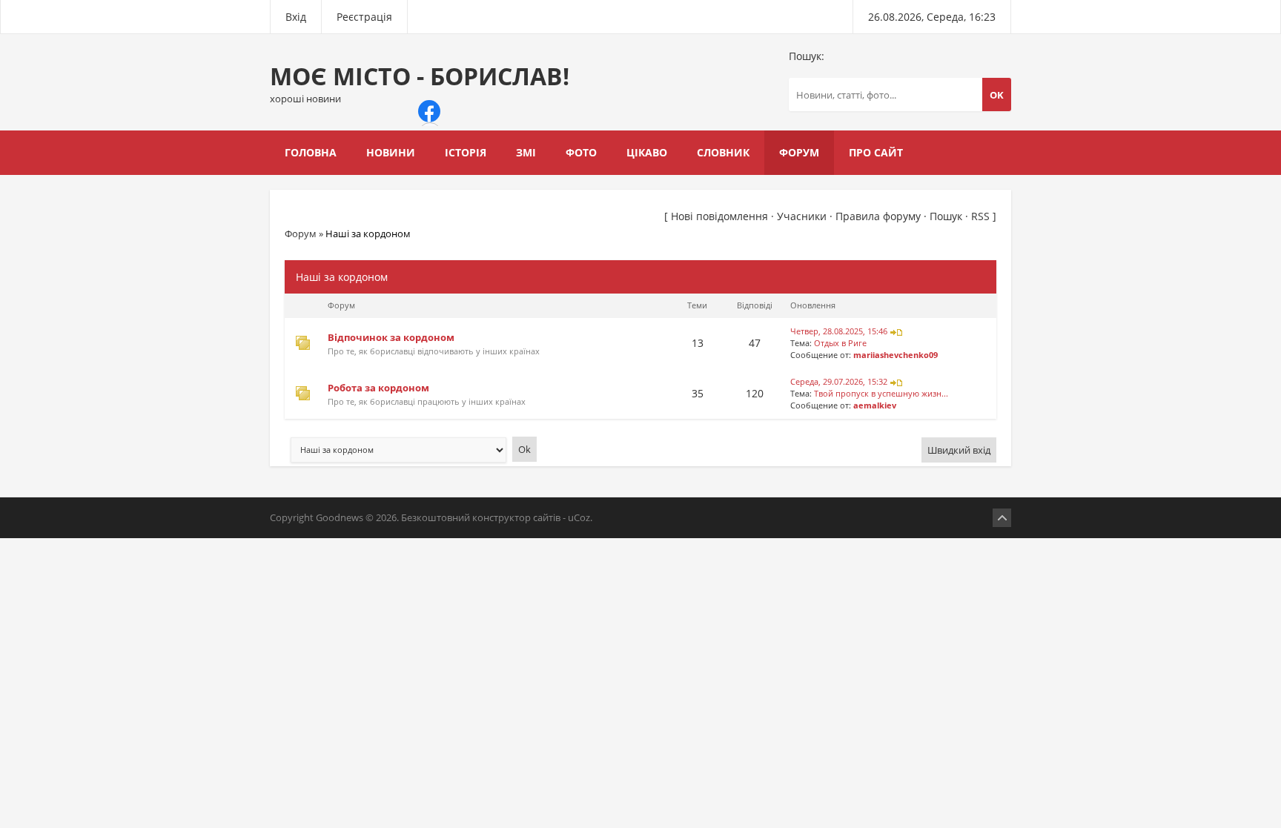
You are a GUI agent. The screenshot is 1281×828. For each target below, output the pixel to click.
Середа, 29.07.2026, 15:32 (838, 382)
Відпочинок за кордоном (391, 337)
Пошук (946, 216)
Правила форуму (878, 216)
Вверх (1002, 518)
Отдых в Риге (840, 343)
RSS (980, 216)
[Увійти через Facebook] (429, 111)
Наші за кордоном (368, 233)
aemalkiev (874, 405)
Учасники (802, 216)
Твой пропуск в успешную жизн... (881, 393)
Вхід (295, 17)
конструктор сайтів (516, 517)
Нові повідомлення (719, 216)
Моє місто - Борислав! (419, 82)
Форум (301, 233)
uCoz (579, 517)
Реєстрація (364, 17)
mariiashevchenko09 (895, 355)
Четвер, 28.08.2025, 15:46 (838, 331)
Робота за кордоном (378, 387)
